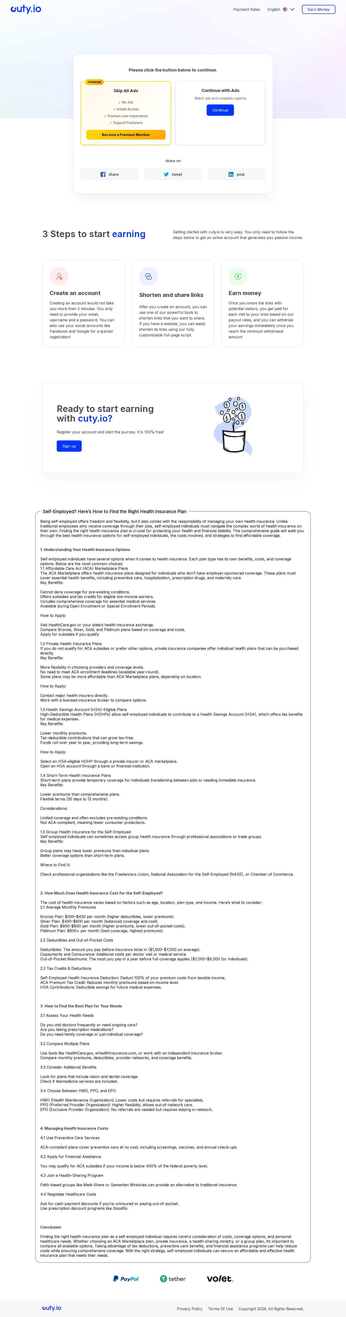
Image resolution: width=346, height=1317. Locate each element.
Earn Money (319, 9)
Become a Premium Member (126, 135)
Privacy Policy (189, 1308)
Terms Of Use (220, 1308)
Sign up (69, 446)
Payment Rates (246, 9)
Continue (220, 110)
